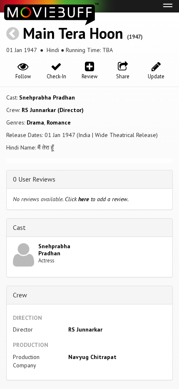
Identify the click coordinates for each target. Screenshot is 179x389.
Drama (35, 122)
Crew (20, 295)
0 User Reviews (34, 179)
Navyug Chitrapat (92, 357)
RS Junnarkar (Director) (53, 110)
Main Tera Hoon (73, 33)
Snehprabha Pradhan (47, 97)
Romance (59, 122)
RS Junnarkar (85, 329)
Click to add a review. (97, 199)
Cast (19, 227)
